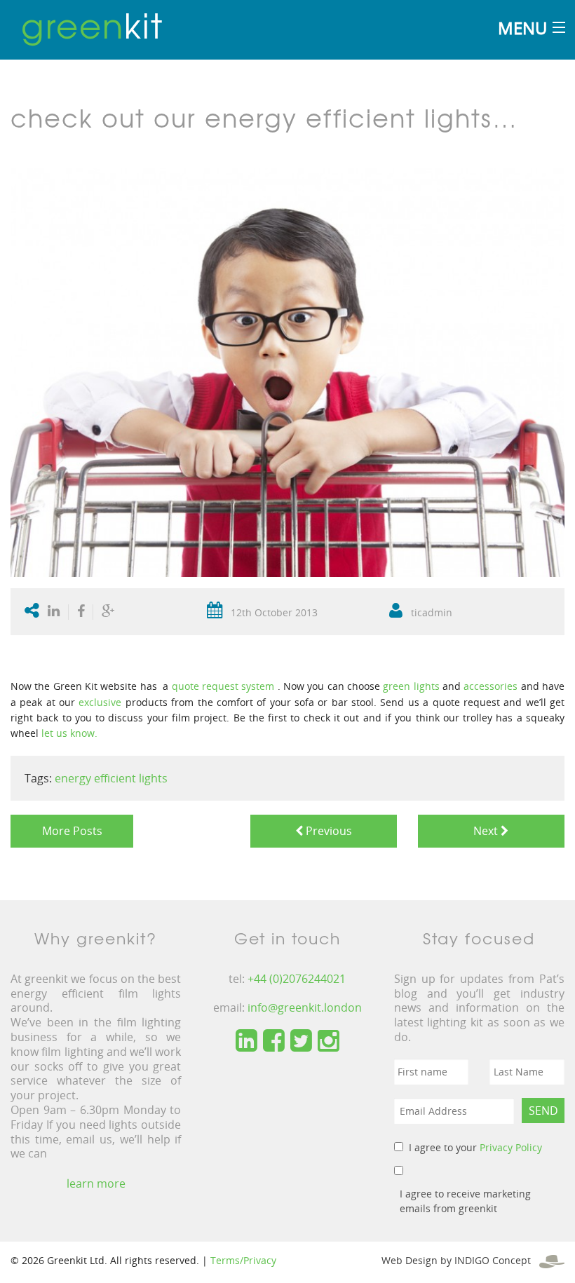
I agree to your (475, 1147)
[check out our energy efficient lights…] (287, 371)
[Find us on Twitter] (301, 1041)
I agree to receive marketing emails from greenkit (465, 1201)
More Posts (72, 831)
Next (484, 831)
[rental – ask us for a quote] (275, 686)
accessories (491, 686)
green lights (411, 686)
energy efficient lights (111, 778)
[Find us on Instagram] (328, 1041)
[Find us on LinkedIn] (246, 1041)
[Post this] (57, 612)
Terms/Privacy (243, 1260)
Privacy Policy (511, 1147)
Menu (522, 27)
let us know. (69, 733)
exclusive (100, 702)
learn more (96, 1183)
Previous (327, 831)
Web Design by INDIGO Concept (460, 1260)
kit (92, 24)
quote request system (223, 686)
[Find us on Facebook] (274, 1041)
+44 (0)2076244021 (297, 978)
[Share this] (81, 612)
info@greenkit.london (305, 1007)
